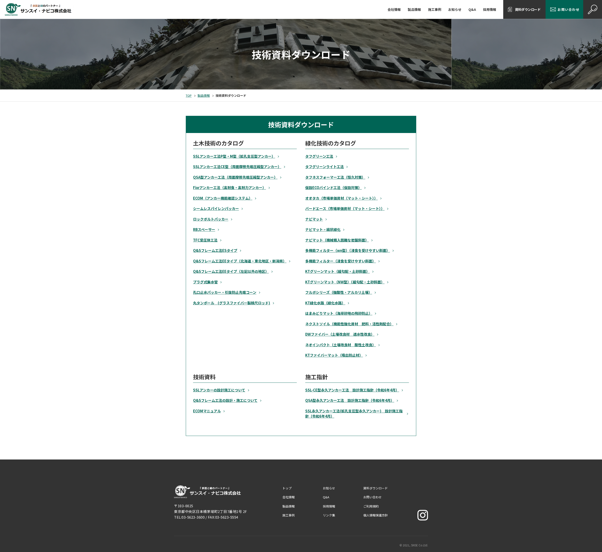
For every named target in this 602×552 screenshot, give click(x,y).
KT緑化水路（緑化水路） (325, 302)
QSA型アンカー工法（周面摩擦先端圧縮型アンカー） (235, 177)
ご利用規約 (371, 506)
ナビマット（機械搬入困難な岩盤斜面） (337, 240)
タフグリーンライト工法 (324, 166)
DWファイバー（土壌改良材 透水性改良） (339, 334)
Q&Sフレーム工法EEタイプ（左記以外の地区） (231, 271)
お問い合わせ (568, 9)
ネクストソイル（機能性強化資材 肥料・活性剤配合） (349, 323)
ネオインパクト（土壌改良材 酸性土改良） (340, 344)
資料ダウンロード (527, 9)
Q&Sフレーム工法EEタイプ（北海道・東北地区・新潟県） (239, 260)
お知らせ (454, 9)
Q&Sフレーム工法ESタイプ (215, 250)
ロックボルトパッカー (210, 219)
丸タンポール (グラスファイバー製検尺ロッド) (231, 302)
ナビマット (314, 219)
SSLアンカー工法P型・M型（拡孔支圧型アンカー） (234, 156)
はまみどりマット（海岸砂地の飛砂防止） (338, 313)
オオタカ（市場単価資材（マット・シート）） (341, 198)
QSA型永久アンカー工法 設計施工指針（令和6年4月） (349, 400)
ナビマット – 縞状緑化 (323, 229)
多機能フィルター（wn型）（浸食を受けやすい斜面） (347, 250)
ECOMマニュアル (207, 410)
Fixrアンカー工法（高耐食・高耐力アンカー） (229, 187)
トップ (287, 488)
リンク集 (329, 515)
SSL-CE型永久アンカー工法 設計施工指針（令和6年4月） (352, 389)
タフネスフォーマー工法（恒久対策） (335, 177)
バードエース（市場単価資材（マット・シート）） (344, 208)
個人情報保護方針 (375, 515)
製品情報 (414, 9)
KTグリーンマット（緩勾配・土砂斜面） (337, 271)
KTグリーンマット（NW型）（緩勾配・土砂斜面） (344, 281)
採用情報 (489, 9)
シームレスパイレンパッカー (216, 208)
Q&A (472, 9)
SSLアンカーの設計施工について (219, 389)
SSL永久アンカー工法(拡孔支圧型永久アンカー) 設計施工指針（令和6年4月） (354, 413)
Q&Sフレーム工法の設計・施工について (225, 400)
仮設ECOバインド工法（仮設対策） (333, 187)
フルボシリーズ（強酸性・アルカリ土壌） (338, 292)
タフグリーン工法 (319, 156)
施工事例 (434, 9)
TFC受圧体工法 (205, 240)
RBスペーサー (204, 229)
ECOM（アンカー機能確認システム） (222, 198)
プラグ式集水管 (205, 281)
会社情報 (394, 9)
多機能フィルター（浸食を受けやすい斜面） (340, 260)
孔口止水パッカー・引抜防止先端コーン (224, 292)
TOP (189, 95)
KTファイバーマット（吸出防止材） (334, 355)
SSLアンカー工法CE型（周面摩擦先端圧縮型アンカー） (237, 166)
